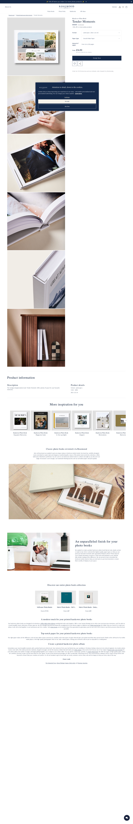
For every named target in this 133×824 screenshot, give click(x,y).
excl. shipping (88, 52)
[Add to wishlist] (74, 63)
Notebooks (73, 11)
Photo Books (50, 11)
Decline (67, 106)
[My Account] (119, 7)
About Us (8, 7)
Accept (67, 101)
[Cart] (126, 7)
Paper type (75, 38)
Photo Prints (62, 11)
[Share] (80, 63)
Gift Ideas (83, 11)
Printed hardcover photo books (24, 15)
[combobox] (101, 32)
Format (74, 32)
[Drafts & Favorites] (123, 7)
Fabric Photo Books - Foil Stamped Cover (66, 607)
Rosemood (11, 15)
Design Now (97, 58)
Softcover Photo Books (44, 607)
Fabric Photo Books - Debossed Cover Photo (88, 607)
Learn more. (78, 93)
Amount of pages (75, 44)
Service (114, 7)
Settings (67, 97)
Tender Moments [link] (38, 15)
